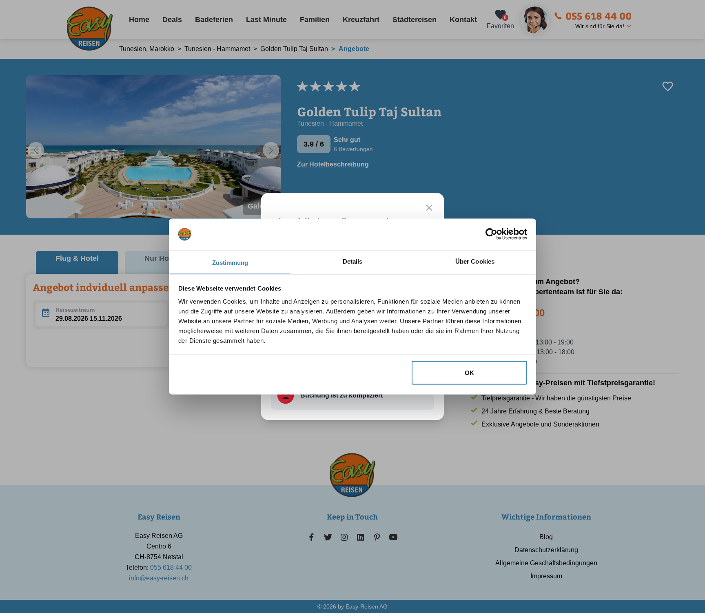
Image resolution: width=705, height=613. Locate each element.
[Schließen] (429, 208)
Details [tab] (353, 261)
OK (469, 372)
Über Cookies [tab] (474, 261)
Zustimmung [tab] (230, 262)
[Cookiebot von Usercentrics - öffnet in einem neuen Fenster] (491, 234)
